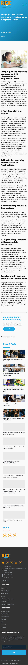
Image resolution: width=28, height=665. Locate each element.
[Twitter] (10, 535)
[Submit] (14, 652)
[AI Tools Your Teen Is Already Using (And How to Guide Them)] (14, 470)
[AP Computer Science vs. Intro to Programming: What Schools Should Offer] (14, 382)
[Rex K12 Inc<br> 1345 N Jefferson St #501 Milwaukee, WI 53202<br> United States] (14, 569)
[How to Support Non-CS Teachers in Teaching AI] (14, 500)
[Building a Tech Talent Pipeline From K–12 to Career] (14, 413)
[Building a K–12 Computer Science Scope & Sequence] (14, 354)
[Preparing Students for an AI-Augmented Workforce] (14, 456)
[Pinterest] (20, 562)
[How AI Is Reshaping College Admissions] (14, 398)
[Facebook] (5, 535)
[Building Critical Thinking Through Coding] (14, 515)
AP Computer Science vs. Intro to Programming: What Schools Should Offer (13, 389)
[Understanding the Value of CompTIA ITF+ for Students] (14, 441)
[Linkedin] (15, 535)
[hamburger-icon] (24, 4)
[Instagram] (7, 562)
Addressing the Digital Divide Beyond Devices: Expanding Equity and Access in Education (14, 491)
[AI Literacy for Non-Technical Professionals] (14, 368)
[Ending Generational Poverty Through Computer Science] (14, 427)
